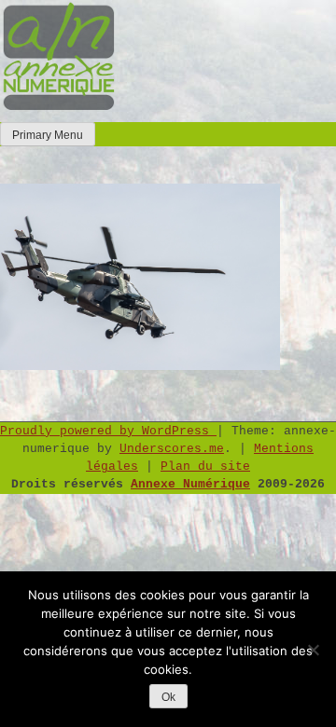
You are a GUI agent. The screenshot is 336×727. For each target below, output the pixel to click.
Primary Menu (47, 135)
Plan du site (205, 466)
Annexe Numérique (190, 484)
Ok (168, 697)
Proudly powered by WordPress (108, 431)
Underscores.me (171, 449)
